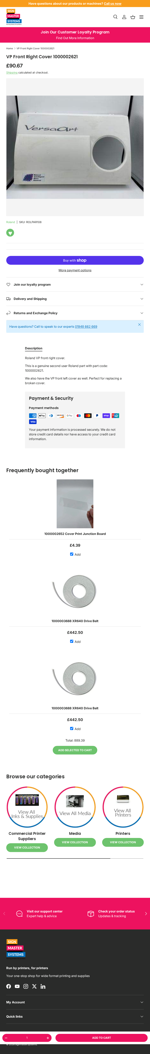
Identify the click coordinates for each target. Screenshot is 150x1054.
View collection (27, 847)
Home (9, 48)
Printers (123, 833)
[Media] (75, 807)
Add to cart (101, 1037)
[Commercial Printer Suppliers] (27, 807)
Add (77, 554)
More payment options (75, 270)
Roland (10, 222)
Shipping (12, 72)
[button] (133, 17)
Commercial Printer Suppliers (27, 836)
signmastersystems (26, 1044)
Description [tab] (33, 348)
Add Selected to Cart (75, 750)
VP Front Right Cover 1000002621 (35, 48)
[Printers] (123, 807)
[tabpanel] (75, 370)
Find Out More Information (75, 38)
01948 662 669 (86, 326)
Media (75, 833)
